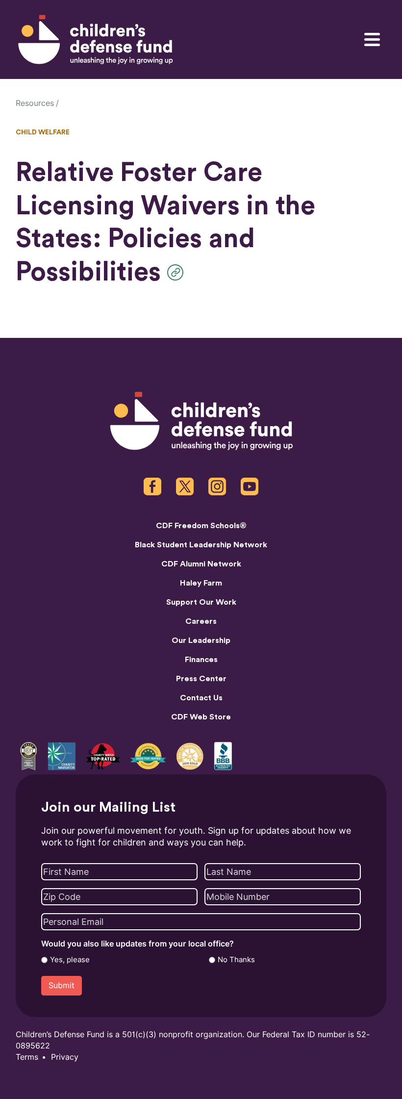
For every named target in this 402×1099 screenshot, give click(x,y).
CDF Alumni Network (201, 564)
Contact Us (201, 698)
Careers (201, 621)
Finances (201, 660)
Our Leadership (201, 640)
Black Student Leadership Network (201, 545)
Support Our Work (201, 602)
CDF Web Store (201, 717)
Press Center (201, 679)
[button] (177, 272)
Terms (27, 1057)
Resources (35, 103)
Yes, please (70, 959)
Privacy (64, 1057)
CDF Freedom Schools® (201, 526)
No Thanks (236, 959)
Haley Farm (201, 583)
